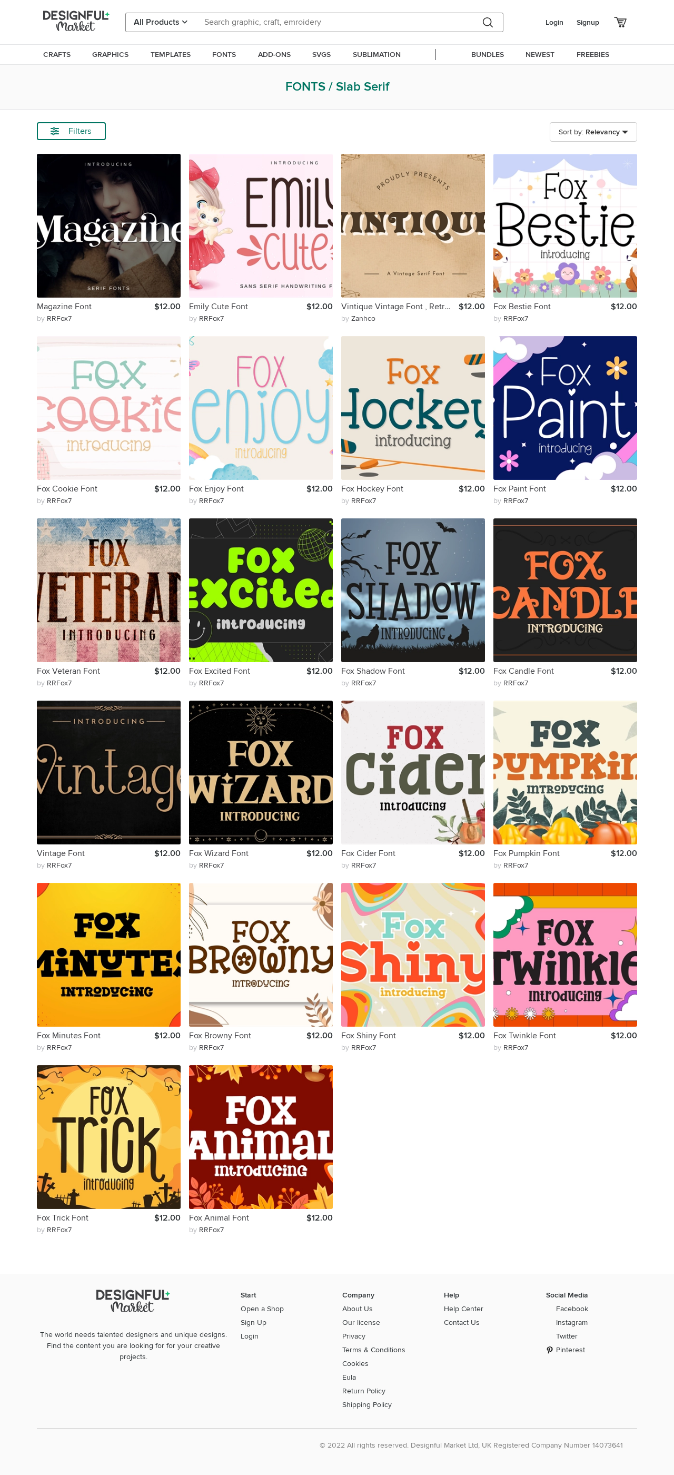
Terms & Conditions (373, 1349)
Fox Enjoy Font (216, 489)
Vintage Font (61, 853)
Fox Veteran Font (68, 671)
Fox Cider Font (368, 853)
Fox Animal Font (219, 1218)
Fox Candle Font (523, 671)
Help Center (463, 1308)
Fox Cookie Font (67, 489)
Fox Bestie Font (522, 306)
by (54, 318)
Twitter (567, 1336)
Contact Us (462, 1322)
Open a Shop (262, 1308)
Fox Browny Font (220, 1035)
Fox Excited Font (219, 671)
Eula (349, 1377)
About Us (357, 1308)
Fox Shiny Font (368, 1035)
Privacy (353, 1336)
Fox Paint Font (519, 489)
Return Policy (363, 1390)
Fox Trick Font (62, 1218)
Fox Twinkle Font (524, 1035)
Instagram (572, 1322)
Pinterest (570, 1349)
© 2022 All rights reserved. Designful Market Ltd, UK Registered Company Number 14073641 (471, 1445)
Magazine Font (64, 306)
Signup (588, 22)
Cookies (355, 1363)
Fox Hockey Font (372, 489)
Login (554, 22)
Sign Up (253, 1322)
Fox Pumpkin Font (526, 853)
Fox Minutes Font (69, 1035)
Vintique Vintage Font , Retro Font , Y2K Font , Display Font (400, 306)
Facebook (572, 1308)
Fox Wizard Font (219, 853)
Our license (361, 1322)
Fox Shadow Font (373, 671)
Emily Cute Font (218, 306)
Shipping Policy (367, 1404)
